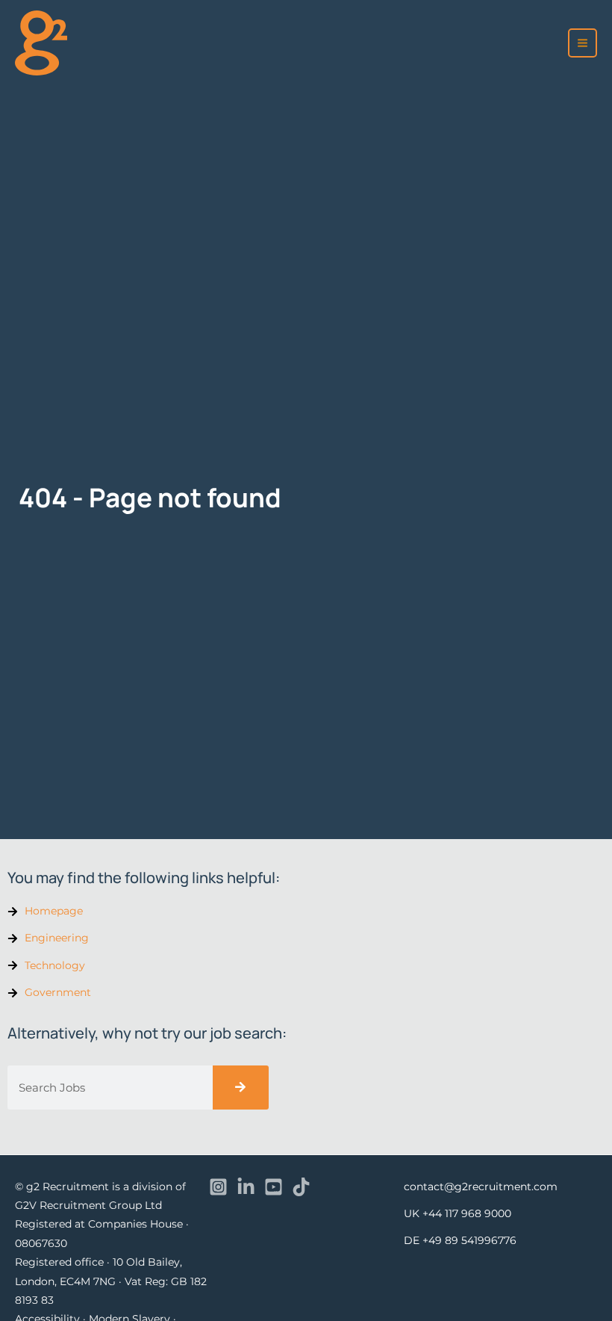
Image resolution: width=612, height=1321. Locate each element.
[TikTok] (301, 1187)
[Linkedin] (246, 1187)
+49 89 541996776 (469, 1240)
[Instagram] (218, 1187)
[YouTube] (273, 1187)
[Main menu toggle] (583, 43)
